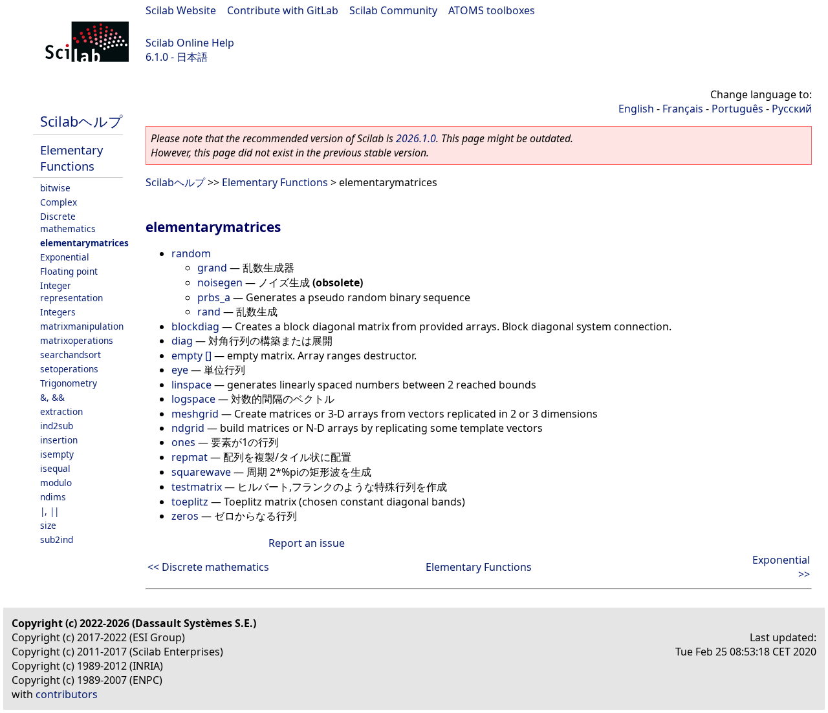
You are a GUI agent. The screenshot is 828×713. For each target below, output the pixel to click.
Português (737, 108)
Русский (792, 108)
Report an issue (306, 543)
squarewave (201, 472)
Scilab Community (393, 10)
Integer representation (71, 291)
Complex (58, 202)
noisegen (220, 282)
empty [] (191, 355)
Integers (58, 312)
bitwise (55, 188)
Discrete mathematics (68, 222)
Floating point (69, 271)
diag (182, 341)
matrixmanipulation (82, 326)
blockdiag (195, 326)
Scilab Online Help (190, 43)
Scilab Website (181, 10)
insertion (59, 440)
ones (183, 442)
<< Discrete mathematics (208, 567)
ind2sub (56, 426)
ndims (53, 497)
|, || (49, 511)
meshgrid (195, 414)
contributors (67, 694)
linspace (191, 385)
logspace (193, 399)
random (191, 253)
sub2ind (56, 539)
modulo (56, 482)
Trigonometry (68, 383)
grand (212, 268)
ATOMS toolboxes (491, 10)
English (636, 108)
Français (682, 108)
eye (179, 370)
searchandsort (70, 354)
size (48, 525)
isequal (55, 468)
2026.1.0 (416, 138)
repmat (189, 457)
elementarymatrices (84, 243)
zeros (185, 516)
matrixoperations (76, 340)
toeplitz (189, 502)
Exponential (64, 257)
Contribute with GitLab (282, 10)
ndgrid (187, 428)
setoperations (69, 369)
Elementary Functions (71, 158)
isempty (57, 454)
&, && (52, 397)
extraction (61, 411)
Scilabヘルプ (81, 121)
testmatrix (196, 487)
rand (209, 311)
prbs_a (213, 297)
